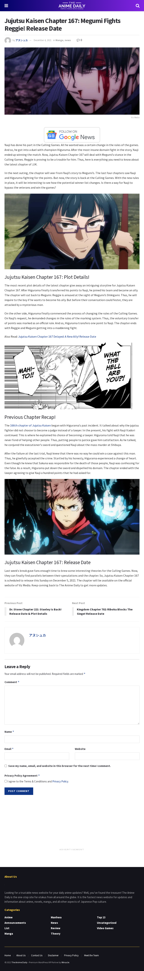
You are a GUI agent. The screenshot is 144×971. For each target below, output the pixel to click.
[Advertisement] (72, 822)
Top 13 (101, 917)
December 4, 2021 (42, 40)
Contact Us (36, 955)
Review (55, 928)
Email (9, 749)
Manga (59, 40)
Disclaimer (53, 955)
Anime (8, 917)
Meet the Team (91, 955)
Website (80, 749)
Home (7, 955)
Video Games (105, 928)
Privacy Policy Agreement (22, 775)
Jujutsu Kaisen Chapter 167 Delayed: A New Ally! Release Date (57, 336)
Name (9, 731)
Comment (12, 682)
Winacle (65, 962)
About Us (21, 955)
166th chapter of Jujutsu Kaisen (30, 425)
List (6, 928)
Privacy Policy (60, 781)
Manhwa (56, 917)
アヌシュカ (22, 40)
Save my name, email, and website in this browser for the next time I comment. (59, 766)
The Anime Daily (19, 962)
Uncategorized (106, 923)
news (68, 40)
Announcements (15, 923)
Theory (55, 933)
